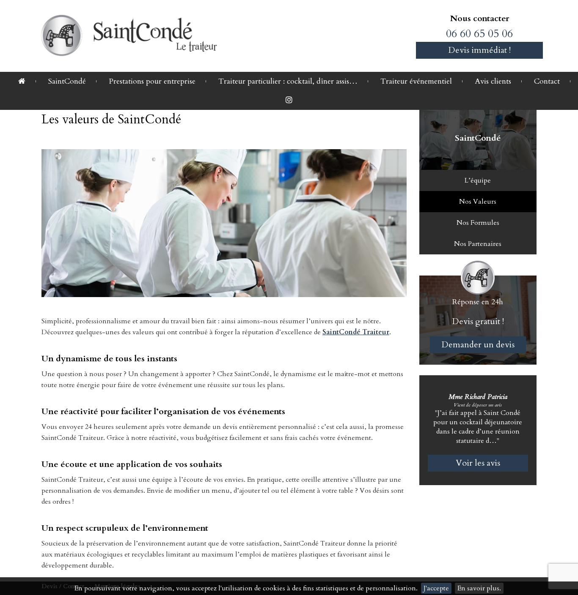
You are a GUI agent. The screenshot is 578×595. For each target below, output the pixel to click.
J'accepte (436, 588)
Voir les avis (478, 463)
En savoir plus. (479, 588)
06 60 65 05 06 (479, 33)
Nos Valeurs (477, 201)
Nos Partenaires (477, 243)
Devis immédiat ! (479, 50)
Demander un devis (478, 344)
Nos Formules (478, 222)
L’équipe (478, 180)
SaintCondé (478, 138)
